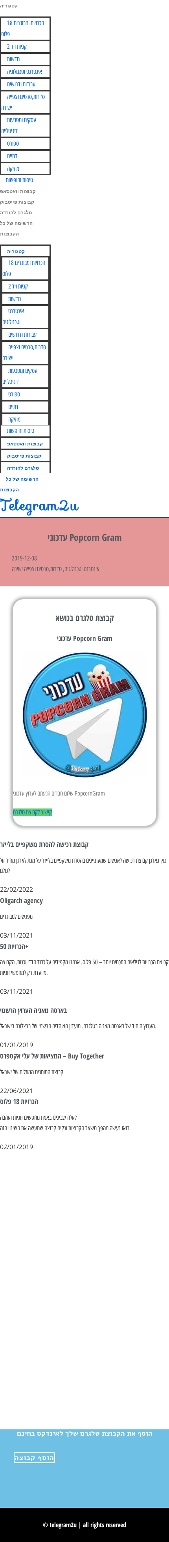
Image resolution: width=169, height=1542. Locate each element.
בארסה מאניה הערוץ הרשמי (33, 1010)
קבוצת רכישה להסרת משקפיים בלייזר (44, 844)
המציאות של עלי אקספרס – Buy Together (52, 1055)
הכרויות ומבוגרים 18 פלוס (22, 28)
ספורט (13, 143)
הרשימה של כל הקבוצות (19, 484)
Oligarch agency (21, 900)
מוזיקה (13, 168)
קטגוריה (9, 6)
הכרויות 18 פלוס (19, 1101)
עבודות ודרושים (21, 84)
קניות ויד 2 (17, 46)
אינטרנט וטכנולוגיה (24, 71)
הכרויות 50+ (14, 946)
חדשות (13, 59)
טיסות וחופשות (19, 180)
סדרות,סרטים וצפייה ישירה (23, 102)
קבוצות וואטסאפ (18, 191)
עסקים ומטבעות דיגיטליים (18, 125)
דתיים (12, 156)
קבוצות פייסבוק (17, 202)
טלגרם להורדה (16, 212)
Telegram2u (39, 505)
